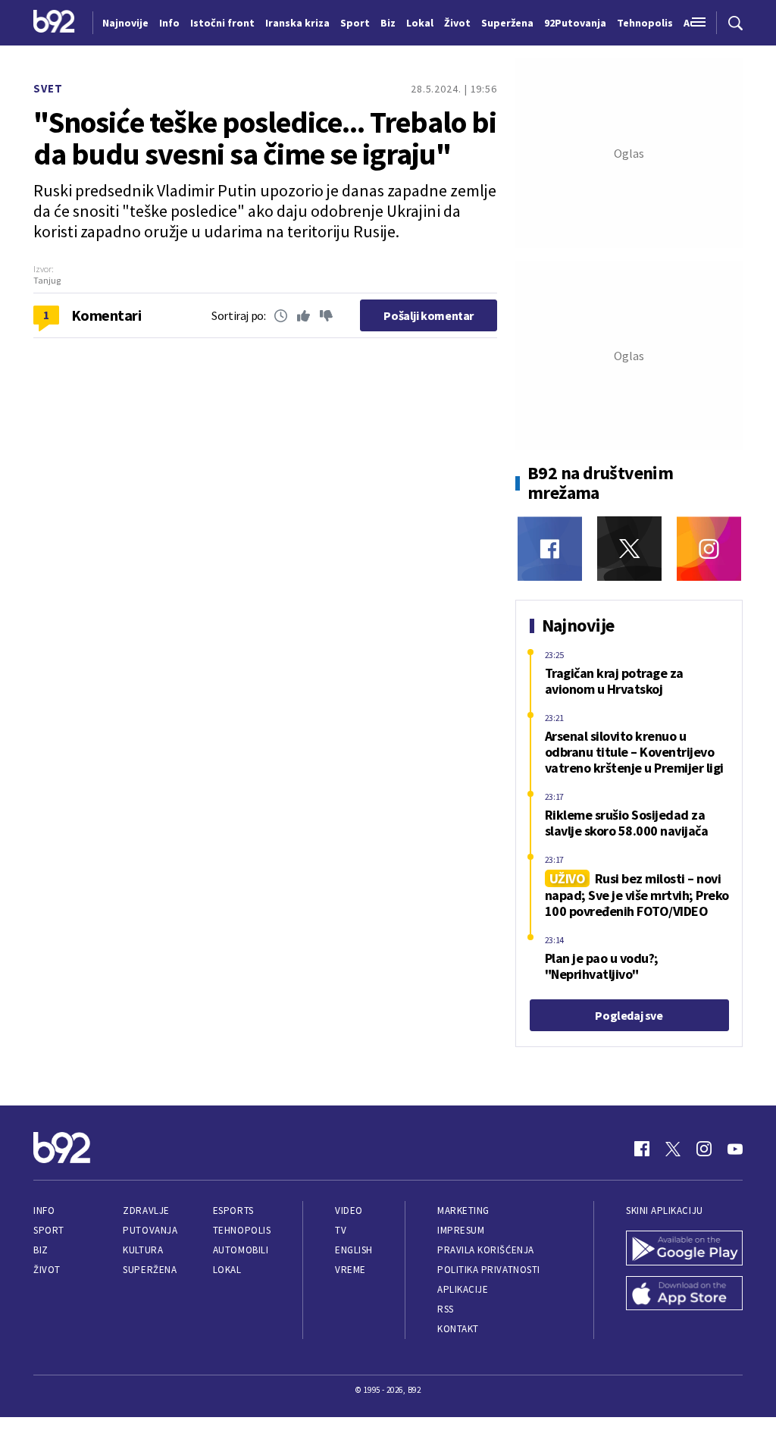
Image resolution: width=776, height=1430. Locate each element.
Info (44, 1210)
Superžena (150, 1269)
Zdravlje (146, 1210)
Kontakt (458, 1328)
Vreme (350, 1269)
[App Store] (684, 1295)
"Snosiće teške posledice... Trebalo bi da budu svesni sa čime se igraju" (264, 138)
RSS (445, 1309)
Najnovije (125, 23)
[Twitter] (629, 548)
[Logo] (54, 23)
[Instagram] (709, 548)
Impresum (460, 1230)
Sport (48, 1230)
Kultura (143, 1249)
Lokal (227, 1269)
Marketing (463, 1210)
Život (47, 1269)
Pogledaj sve (628, 1015)
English (354, 1249)
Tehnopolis (242, 1230)
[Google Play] (684, 1249)
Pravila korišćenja (485, 1249)
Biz (40, 1249)
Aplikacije (462, 1289)
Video (349, 1210)
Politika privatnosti (488, 1269)
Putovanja (150, 1230)
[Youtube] (735, 1148)
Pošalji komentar (428, 315)
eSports (233, 1210)
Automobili (240, 1249)
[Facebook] (550, 548)
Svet (48, 88)
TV (340, 1230)
